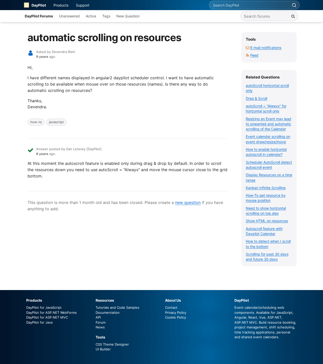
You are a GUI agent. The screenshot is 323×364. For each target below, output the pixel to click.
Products (60, 5)
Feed (254, 55)
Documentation (108, 312)
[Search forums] (293, 16)
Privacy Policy (175, 312)
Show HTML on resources (267, 221)
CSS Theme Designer (112, 344)
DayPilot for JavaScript (44, 307)
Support (82, 5)
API (98, 317)
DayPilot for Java (39, 322)
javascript (56, 122)
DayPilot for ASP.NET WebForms (51, 312)
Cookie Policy (175, 317)
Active (91, 16)
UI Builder (103, 349)
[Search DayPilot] (294, 5)
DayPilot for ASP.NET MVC (47, 317)
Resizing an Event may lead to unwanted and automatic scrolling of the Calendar (268, 124)
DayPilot (39, 5)
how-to (36, 122)
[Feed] (247, 55)
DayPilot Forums (39, 16)
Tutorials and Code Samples (117, 307)
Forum (100, 322)
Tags (106, 16)
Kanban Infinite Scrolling (266, 188)
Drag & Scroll (256, 98)
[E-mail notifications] (247, 47)
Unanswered (69, 16)
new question (188, 202)
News (100, 327)
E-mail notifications (265, 47)
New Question (128, 16)
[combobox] (249, 5)
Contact (171, 307)
